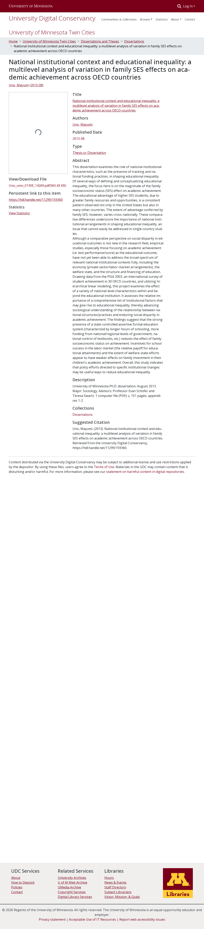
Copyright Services (72, 892)
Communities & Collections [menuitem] (119, 19)
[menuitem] (146, 18)
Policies (16, 887)
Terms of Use (104, 467)
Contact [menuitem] (190, 19)
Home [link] (13, 41)
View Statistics (19, 213)
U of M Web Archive (72, 882)
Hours (109, 878)
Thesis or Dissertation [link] (89, 153)
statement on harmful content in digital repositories (145, 471)
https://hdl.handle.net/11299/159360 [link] (36, 199)
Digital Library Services (75, 897)
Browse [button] (145, 19)
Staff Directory (115, 887)
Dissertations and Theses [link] (100, 41)
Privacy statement (52, 919)
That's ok (150, 919)
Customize (182, 919)
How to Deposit (22, 882)
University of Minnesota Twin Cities (52, 32)
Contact (17, 892)
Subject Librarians (117, 892)
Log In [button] (188, 6)
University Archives (72, 878)
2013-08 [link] (36, 85)
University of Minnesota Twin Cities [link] (49, 41)
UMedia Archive (69, 887)
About (175, 19)
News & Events (115, 882)
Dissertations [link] (134, 41)
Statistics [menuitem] (162, 19)
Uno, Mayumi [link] (19, 85)
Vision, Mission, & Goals (122, 897)
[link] (38, 185)
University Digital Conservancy (52, 18)
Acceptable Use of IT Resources (92, 919)
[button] (30, 6)
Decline (165, 919)
